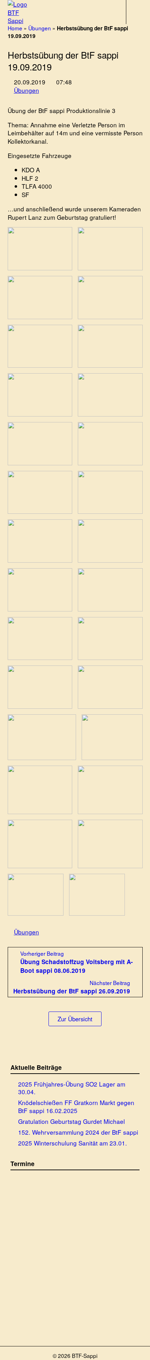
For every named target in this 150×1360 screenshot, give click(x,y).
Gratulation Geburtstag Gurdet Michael (71, 1121)
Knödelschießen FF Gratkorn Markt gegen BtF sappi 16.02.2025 (76, 1106)
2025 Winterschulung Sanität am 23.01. (72, 1143)
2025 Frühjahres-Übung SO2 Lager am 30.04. (71, 1088)
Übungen (39, 28)
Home (15, 28)
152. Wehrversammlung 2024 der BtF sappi (78, 1132)
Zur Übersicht (75, 1019)
